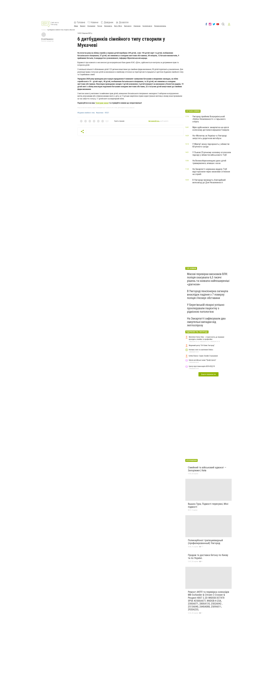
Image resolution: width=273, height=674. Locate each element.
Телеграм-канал (102, 103)
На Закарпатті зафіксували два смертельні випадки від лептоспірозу (206, 322)
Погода (99, 26)
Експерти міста (147, 26)
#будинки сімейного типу (86, 113)
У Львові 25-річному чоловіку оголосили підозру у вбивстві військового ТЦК (211, 153)
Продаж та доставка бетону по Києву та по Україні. (208, 557)
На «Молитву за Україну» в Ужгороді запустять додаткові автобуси (209, 136)
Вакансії (82, 26)
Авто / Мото (118, 26)
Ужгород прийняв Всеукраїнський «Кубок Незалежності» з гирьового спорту (209, 119)
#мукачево (99, 113)
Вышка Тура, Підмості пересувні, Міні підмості (208, 505)
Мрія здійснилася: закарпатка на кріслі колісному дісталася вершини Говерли (210, 128)
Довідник (108, 22)
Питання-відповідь (160, 26)
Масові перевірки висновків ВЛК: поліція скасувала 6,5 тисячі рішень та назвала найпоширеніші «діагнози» (208, 279)
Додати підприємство (208, 374)
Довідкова (137, 26)
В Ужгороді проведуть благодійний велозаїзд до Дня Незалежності (209, 181)
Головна (81, 22)
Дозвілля (124, 22)
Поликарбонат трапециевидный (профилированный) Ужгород (205, 542)
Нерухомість (108, 26)
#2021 (107, 113)
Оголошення (91, 26)
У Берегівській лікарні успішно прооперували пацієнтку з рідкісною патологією (205, 308)
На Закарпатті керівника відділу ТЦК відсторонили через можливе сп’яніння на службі (211, 171)
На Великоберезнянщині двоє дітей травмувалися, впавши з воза (209, 161)
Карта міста (127, 26)
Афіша (76, 26)
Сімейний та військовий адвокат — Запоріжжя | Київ (207, 469)
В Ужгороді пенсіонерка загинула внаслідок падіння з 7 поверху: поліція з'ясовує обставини (207, 294)
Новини (94, 22)
